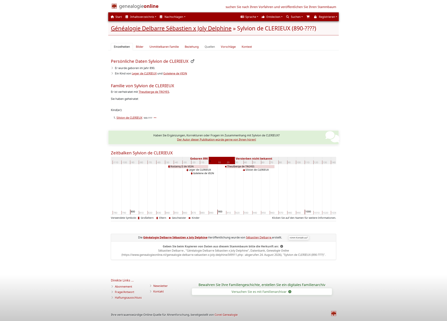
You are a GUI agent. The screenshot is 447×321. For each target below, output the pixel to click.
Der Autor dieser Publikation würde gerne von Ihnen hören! (216, 139)
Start (118, 17)
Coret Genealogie (226, 315)
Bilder (140, 47)
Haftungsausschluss (128, 297)
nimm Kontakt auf (298, 237)
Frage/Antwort (124, 292)
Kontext (247, 47)
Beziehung (192, 47)
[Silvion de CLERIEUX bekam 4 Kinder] (155, 118)
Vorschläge (228, 47)
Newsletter (160, 286)
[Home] (333, 313)
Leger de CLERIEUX (144, 73)
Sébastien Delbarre (259, 237)
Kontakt (158, 291)
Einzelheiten (122, 47)
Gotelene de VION (175, 73)
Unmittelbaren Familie (164, 47)
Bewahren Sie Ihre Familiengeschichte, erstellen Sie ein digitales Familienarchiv (262, 285)
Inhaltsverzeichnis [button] (142, 17)
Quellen (210, 47)
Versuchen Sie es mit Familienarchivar (259, 292)
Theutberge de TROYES (154, 92)
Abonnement (123, 286)
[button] (249, 17)
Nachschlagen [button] (173, 17)
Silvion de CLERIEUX (129, 118)
